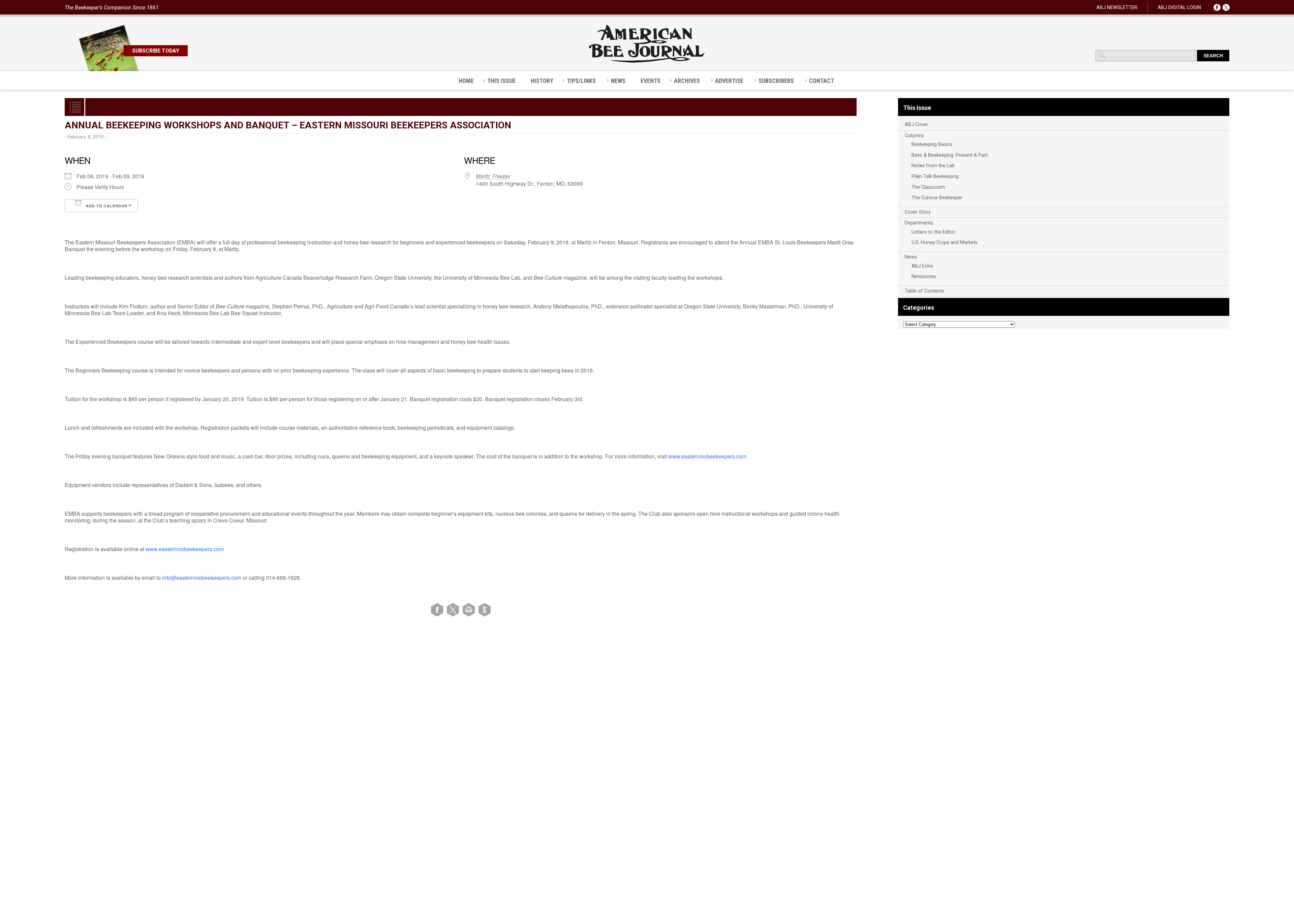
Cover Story (918, 212)
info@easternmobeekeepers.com (201, 577)
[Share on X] (454, 609)
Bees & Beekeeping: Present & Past (950, 155)
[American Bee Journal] (647, 61)
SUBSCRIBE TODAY (155, 51)
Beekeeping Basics (932, 144)
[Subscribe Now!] (485, 609)
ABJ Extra (922, 266)
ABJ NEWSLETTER (1117, 7)
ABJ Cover (916, 124)
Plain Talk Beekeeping (935, 176)
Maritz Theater (493, 176)
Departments (919, 223)
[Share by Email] (470, 609)
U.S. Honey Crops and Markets (945, 242)
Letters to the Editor (933, 232)
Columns (914, 136)
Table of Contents (924, 291)
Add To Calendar (106, 206)
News (911, 257)
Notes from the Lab (933, 166)
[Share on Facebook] (438, 609)
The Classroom (928, 187)
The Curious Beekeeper (937, 198)
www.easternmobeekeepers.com (707, 456)
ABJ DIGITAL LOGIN (1179, 7)
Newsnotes (924, 276)
